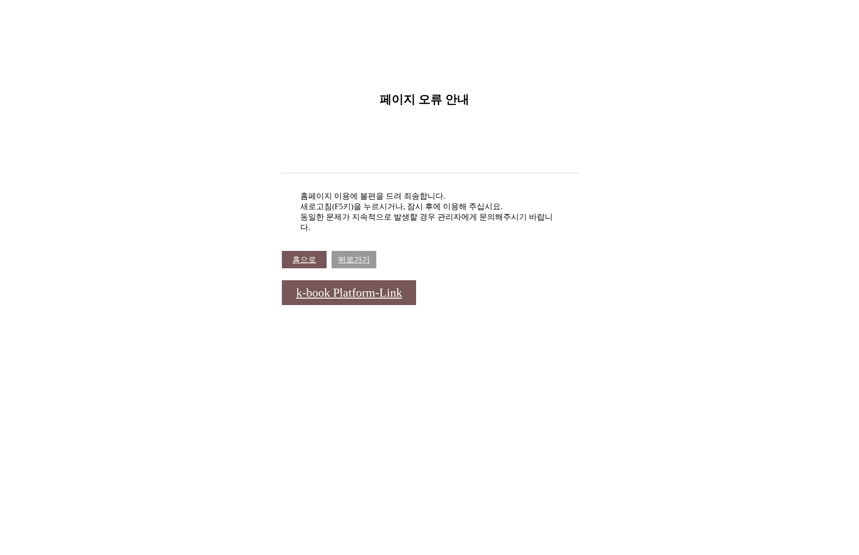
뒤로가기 (354, 259)
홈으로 (304, 259)
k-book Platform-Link (349, 292)
